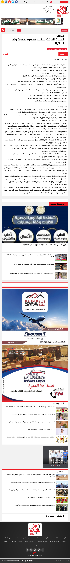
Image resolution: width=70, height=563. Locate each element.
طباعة (4, 55)
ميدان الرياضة (47, 538)
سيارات (35, 545)
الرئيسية (64, 30)
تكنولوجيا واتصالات (42, 542)
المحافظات (37, 538)
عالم (29, 538)
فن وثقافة (7, 538)
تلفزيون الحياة (29, 542)
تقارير (64, 542)
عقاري (6, 542)
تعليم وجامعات (54, 542)
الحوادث (23, 538)
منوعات (13, 542)
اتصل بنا (62, 561)
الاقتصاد (15, 538)
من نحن (67, 561)
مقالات (21, 542)
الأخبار (56, 538)
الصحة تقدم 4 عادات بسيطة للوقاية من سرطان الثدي (41, 2)
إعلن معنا (57, 561)
